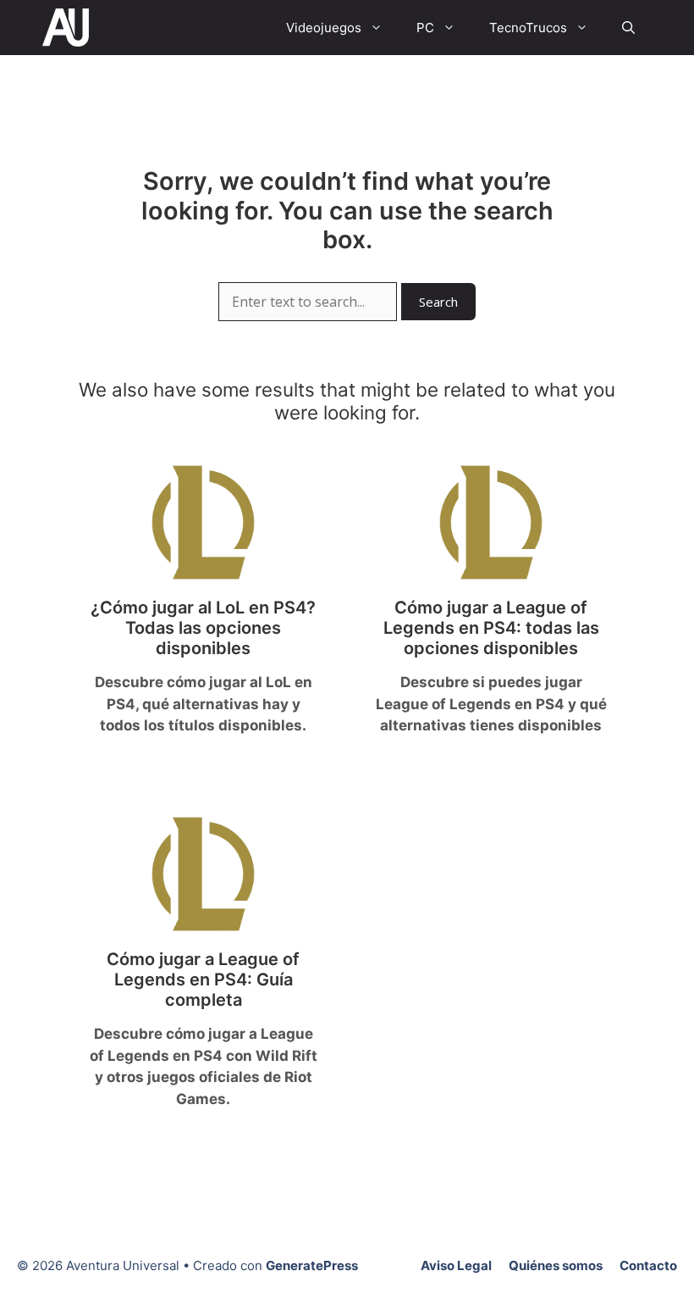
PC (425, 27)
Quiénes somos (556, 1265)
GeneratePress (312, 1265)
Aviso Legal (456, 1265)
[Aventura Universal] (65, 27)
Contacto (648, 1265)
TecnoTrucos (528, 27)
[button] (628, 27)
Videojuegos (323, 27)
